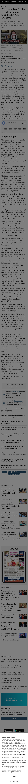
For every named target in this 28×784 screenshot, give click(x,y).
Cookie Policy (22, 754)
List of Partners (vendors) (7, 772)
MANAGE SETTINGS (14, 781)
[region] (14, 758)
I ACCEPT (14, 776)
